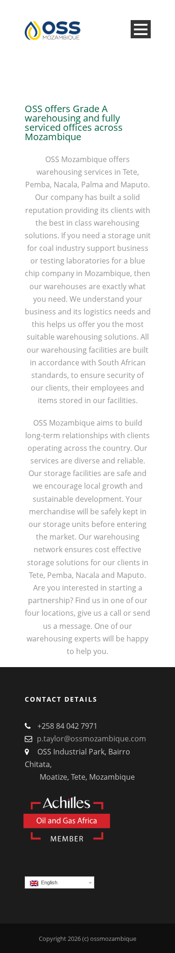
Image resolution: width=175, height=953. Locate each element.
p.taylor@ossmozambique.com (91, 738)
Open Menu (141, 29)
